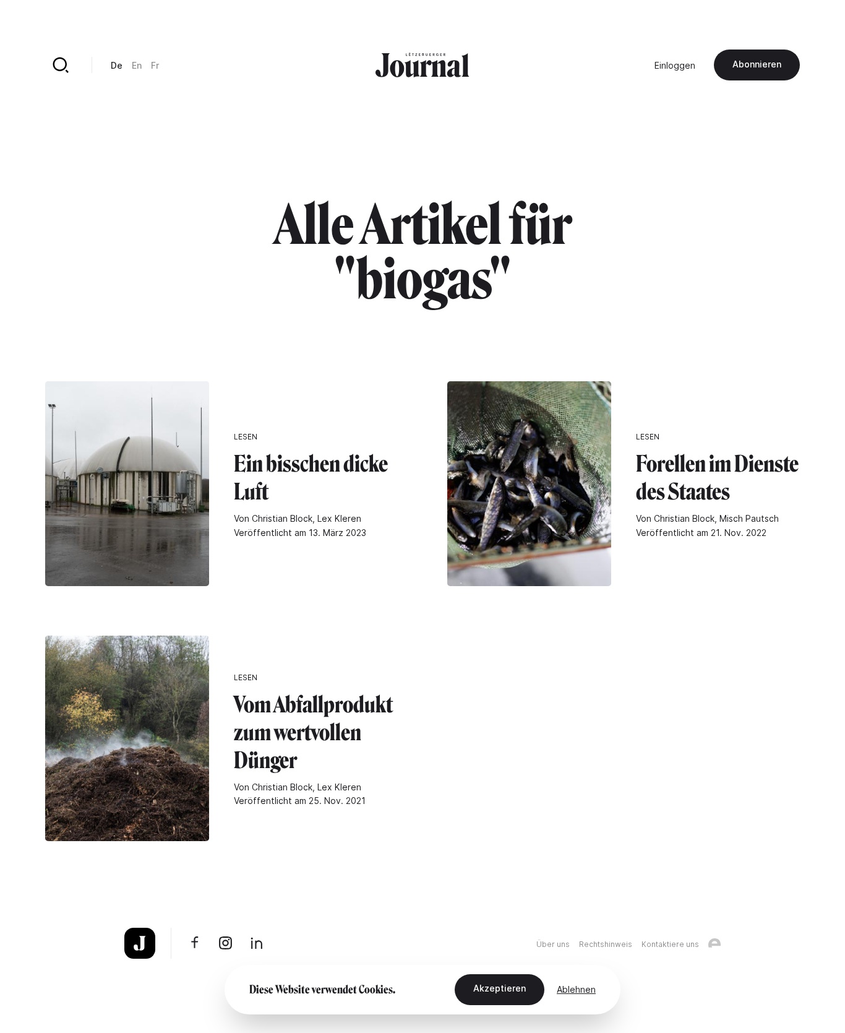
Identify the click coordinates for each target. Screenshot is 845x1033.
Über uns (553, 944)
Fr (155, 65)
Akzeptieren (499, 988)
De (116, 65)
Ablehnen (576, 989)
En (137, 65)
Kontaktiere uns (670, 944)
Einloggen (674, 65)
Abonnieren (756, 64)
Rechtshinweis (605, 944)
